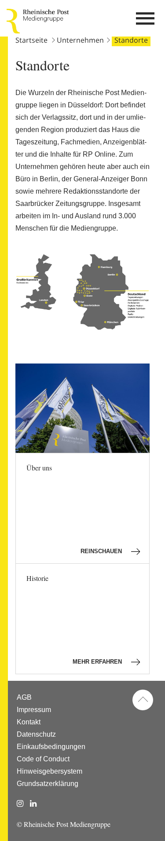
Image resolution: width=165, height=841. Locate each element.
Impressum (34, 709)
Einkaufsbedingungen (51, 746)
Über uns (75, 508)
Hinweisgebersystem (49, 771)
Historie (75, 619)
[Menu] (145, 21)
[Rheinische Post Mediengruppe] (13, 21)
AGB (24, 697)
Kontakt (28, 722)
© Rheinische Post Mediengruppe (63, 824)
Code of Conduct (43, 759)
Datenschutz (36, 734)
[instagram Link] (20, 803)
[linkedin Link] (33, 803)
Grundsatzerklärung (47, 783)
